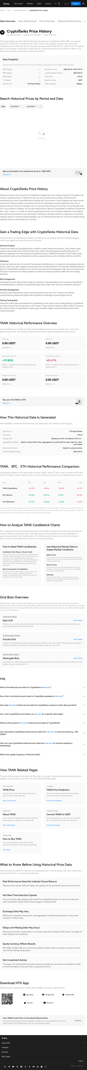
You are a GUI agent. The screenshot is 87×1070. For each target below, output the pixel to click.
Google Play (49, 995)
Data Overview (7, 21)
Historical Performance (70, 21)
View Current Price (9, 801)
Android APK (69, 995)
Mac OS (30, 1003)
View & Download (27, 21)
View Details (77, 620)
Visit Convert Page (53, 825)
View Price (78, 1020)
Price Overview (47, 21)
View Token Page (9, 825)
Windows (49, 1003)
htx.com (46, 687)
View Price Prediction (54, 801)
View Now (6, 850)
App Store (29, 995)
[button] (41, 106)
